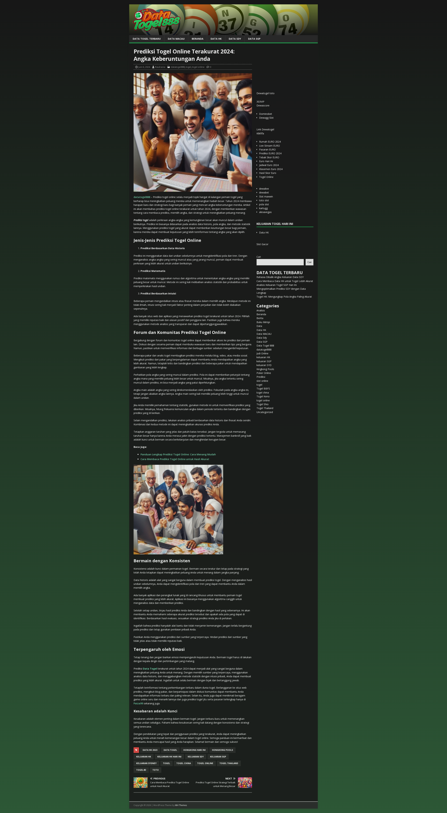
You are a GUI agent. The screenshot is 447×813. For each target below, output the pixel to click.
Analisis (261, 310)
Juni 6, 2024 (144, 66)
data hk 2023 (150, 750)
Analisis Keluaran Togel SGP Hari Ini (277, 285)
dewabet (264, 192)
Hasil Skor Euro (267, 173)
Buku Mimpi (263, 322)
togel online (198, 66)
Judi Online (262, 353)
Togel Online (266, 177)
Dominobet (265, 113)
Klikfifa (260, 133)
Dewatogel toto (265, 93)
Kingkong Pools (265, 369)
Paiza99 (138, 703)
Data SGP (254, 38)
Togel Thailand (265, 408)
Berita (260, 318)
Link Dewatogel (265, 129)
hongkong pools (222, 750)
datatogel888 (178, 66)
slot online (262, 380)
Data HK (216, 38)
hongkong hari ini (194, 750)
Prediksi (261, 376)
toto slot (264, 200)
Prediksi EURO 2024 (270, 153)
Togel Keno (263, 396)
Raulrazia (160, 66)
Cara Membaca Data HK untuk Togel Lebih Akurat (285, 281)
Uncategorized (265, 412)
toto (155, 769)
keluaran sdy (196, 756)
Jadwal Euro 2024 (269, 165)
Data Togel (170, 750)
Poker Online (264, 373)
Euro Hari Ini (266, 161)
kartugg (263, 208)
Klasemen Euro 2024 (271, 169)
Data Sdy (235, 38)
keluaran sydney (146, 763)
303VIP (260, 101)
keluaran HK (263, 357)
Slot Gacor (262, 244)
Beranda (197, 38)
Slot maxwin (266, 196)
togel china (183, 763)
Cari (259, 256)
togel (188, 66)
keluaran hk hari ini (169, 756)
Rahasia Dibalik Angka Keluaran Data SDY (280, 277)
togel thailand (228, 763)
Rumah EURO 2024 (270, 141)
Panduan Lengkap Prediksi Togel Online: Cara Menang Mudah (178, 454)
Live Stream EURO (269, 145)
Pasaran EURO (267, 149)
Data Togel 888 (265, 345)
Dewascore (263, 105)
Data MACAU (176, 38)
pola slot (264, 204)
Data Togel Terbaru (147, 38)
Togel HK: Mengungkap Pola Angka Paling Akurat (284, 296)
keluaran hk (143, 756)
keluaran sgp (218, 756)
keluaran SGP (264, 361)
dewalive (264, 188)
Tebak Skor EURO (269, 157)
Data (259, 326)
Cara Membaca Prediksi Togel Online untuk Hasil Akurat (175, 459)
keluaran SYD (264, 365)
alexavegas (265, 212)
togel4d (141, 769)
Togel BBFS (263, 388)
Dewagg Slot (266, 117)
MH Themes (181, 805)
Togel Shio (263, 404)
